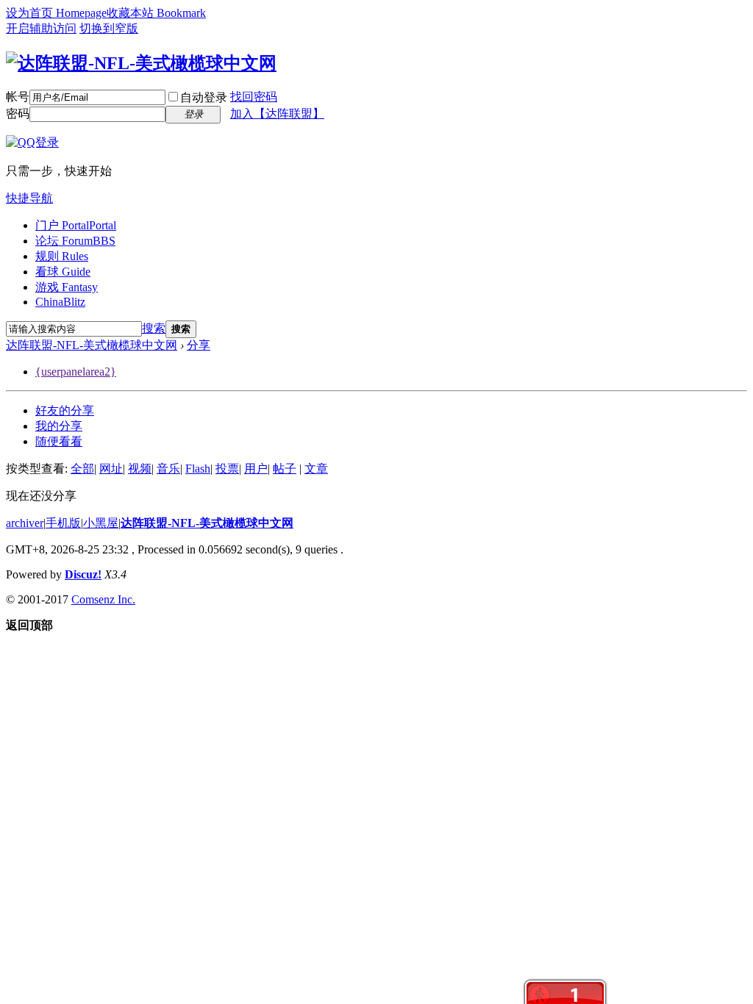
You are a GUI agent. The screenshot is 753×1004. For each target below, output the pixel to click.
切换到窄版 (108, 28)
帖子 (284, 468)
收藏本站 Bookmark (156, 13)
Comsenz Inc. (103, 599)
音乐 (168, 468)
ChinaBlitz (60, 301)
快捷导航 (29, 198)
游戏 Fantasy (66, 287)
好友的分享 (64, 410)
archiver (24, 523)
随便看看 (58, 441)
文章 (316, 468)
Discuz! (83, 574)
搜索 (153, 328)
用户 (256, 468)
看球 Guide (62, 271)
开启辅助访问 (41, 28)
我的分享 (58, 426)
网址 (111, 468)
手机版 (63, 523)
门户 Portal (75, 225)
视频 (139, 468)
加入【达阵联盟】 (277, 113)
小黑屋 (100, 523)
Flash (197, 468)
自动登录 (203, 97)
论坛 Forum (75, 240)
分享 (198, 345)
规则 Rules (61, 256)
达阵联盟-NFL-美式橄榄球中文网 (91, 345)
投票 (227, 468)
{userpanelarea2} (75, 371)
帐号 (17, 96)
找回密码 (253, 96)
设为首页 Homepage (56, 13)
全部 (82, 468)
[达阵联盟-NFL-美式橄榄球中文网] (141, 63)
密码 (17, 113)
